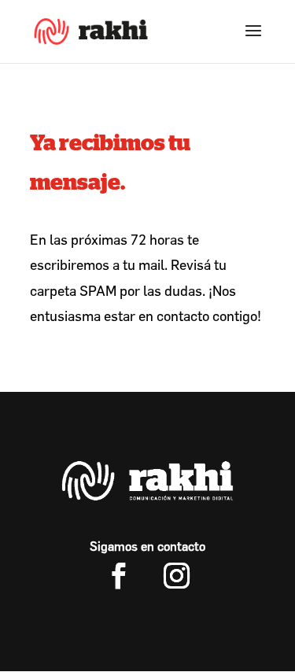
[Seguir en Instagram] (177, 576)
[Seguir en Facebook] (119, 576)
